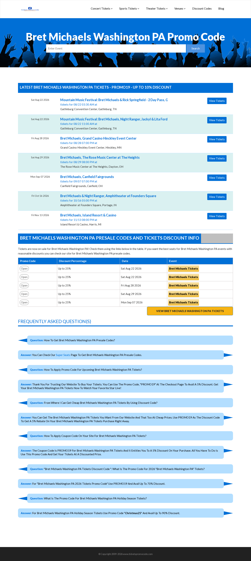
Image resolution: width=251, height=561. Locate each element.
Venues (179, 8)
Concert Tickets (101, 8)
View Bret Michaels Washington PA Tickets (190, 311)
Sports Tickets (128, 8)
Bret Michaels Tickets (183, 268)
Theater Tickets (156, 8)
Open (24, 268)
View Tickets (217, 100)
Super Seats (63, 355)
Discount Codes (202, 8)
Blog (221, 8)
